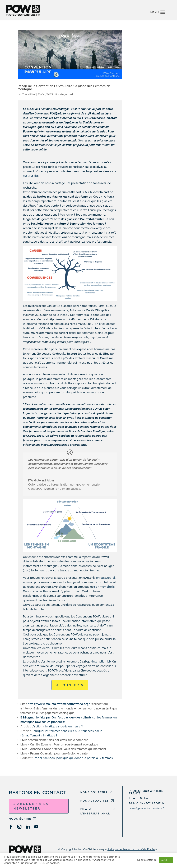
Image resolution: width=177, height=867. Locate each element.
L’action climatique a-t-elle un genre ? (57, 726)
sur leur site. (31, 175)
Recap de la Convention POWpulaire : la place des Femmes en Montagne (64, 87)
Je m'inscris (69, 685)
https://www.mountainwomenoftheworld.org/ (59, 704)
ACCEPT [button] (166, 860)
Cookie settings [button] (146, 859)
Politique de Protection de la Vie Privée (131, 849)
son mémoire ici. (105, 586)
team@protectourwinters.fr (147, 808)
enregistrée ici (105, 577)
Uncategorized (64, 94)
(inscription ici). (101, 661)
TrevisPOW (29, 94)
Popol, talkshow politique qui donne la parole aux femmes (73, 758)
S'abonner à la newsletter (31, 806)
